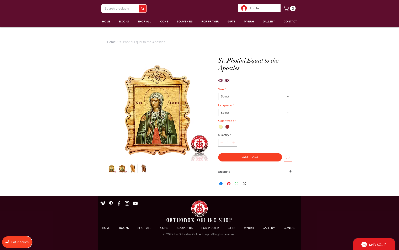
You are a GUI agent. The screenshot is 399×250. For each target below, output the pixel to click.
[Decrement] (221, 142)
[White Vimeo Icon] (103, 203)
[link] (290, 8)
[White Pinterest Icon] (111, 203)
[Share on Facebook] (220, 183)
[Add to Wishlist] (288, 157)
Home (111, 42)
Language (226, 105)
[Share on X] (244, 183)
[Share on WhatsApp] (236, 183)
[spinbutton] (228, 142)
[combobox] (255, 96)
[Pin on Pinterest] (228, 183)
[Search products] (142, 8)
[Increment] (234, 142)
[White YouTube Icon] (135, 203)
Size (222, 89)
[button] (184, 21)
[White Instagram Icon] (127, 203)
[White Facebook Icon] (119, 203)
